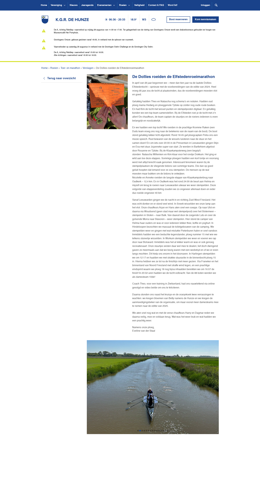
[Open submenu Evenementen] (114, 5)
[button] (138, 430)
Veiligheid (139, 5)
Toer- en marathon (70, 68)
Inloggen (205, 5)
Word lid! (172, 5)
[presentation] (88, 387)
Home (44, 5)
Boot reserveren (178, 19)
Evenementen (104, 5)
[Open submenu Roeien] (129, 5)
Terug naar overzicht (61, 78)
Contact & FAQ (156, 5)
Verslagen (88, 68)
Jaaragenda (87, 5)
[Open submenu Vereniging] (64, 5)
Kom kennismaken (205, 19)
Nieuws (73, 5)
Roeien (123, 5)
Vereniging (56, 5)
